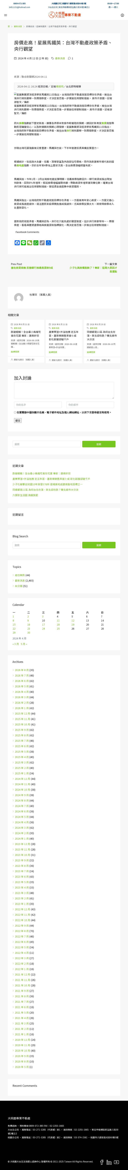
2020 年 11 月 (22, 1045)
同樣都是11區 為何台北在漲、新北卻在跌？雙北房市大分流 (102, 335)
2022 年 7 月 (22, 936)
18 (58, 624)
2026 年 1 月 (22, 708)
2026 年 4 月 (22, 692)
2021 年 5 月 (22, 1012)
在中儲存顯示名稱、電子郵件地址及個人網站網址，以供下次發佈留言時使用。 (64, 412)
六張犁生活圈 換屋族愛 (25, 495)
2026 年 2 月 (22, 702)
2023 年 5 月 (22, 882)
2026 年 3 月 (22, 697)
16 (28, 624)
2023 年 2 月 (22, 898)
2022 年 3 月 (22, 958)
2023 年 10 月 (22, 855)
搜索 (98, 444)
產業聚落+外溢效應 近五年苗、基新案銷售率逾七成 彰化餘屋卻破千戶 (64, 335)
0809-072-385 (19, 3)
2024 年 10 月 (22, 789)
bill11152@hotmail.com (19, 7)
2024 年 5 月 (22, 817)
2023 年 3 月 (22, 893)
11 (58, 620)
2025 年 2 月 (22, 768)
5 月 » (24, 644)
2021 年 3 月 (22, 1023)
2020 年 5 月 (22, 1067)
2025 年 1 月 (22, 773)
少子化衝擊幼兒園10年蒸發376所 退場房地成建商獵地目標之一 (47, 484)
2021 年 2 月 (22, 1029)
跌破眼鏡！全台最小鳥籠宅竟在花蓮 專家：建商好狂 (26, 333)
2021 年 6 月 (22, 1007)
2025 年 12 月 (22, 713)
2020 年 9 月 (22, 1056)
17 (43, 624)
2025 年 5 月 (22, 751)
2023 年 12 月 (22, 844)
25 (58, 628)
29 (14, 632)
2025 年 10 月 (22, 724)
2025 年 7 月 (22, 741)
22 (14, 628)
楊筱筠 (60, 86)
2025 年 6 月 (22, 746)
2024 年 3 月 (22, 828)
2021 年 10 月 (22, 985)
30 (28, 632)
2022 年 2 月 (22, 963)
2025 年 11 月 (22, 719)
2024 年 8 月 (22, 800)
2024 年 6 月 (22, 811)
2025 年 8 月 (22, 735)
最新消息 (18, 26)
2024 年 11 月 (22, 784)
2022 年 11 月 (22, 914)
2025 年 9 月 (22, 730)
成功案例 (20, 575)
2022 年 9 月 (22, 925)
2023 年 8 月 (22, 866)
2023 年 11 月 (22, 849)
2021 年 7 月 (22, 1001)
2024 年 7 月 (22, 806)
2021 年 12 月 (22, 974)
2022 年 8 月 (22, 931)
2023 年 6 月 (22, 876)
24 (43, 628)
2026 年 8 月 (22, 670)
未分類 (18, 586)
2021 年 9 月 (22, 991)
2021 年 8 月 (22, 996)
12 (72, 620)
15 (14, 624)
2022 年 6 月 (22, 942)
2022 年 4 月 (22, 953)
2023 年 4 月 (22, 887)
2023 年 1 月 (22, 904)
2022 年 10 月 (22, 920)
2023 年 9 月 (22, 860)
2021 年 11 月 (22, 980)
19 (72, 624)
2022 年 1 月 (22, 969)
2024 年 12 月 (22, 779)
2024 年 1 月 (22, 838)
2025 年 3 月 (22, 762)
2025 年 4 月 (22, 757)
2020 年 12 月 (22, 1040)
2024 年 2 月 (22, 833)
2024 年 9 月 (22, 795)
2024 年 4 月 (22, 822)
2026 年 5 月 (22, 686)
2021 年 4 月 (22, 1018)
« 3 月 (15, 644)
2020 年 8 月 (22, 1061)
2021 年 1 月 (22, 1034)
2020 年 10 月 (22, 1050)
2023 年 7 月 (22, 871)
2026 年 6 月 (22, 681)
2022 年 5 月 (22, 947)
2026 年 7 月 (22, 675)
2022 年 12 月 (22, 909)
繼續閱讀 (15, 351)
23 (28, 628)
